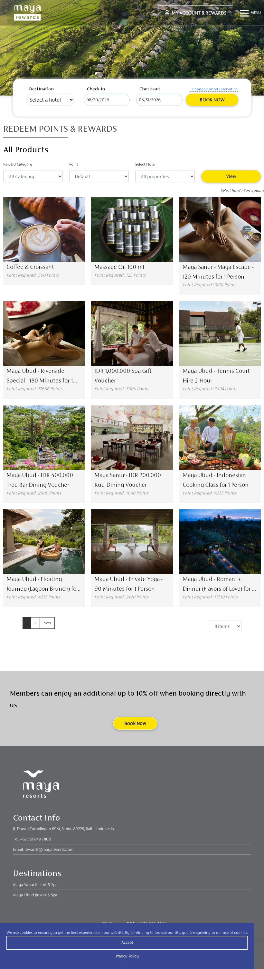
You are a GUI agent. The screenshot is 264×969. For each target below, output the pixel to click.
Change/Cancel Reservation (215, 89)
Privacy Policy (127, 956)
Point (73, 164)
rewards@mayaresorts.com (48, 849)
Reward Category (17, 164)
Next (47, 623)
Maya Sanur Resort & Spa (35, 884)
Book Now (212, 99)
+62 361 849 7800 (35, 839)
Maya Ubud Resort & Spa (35, 894)
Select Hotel (145, 164)
